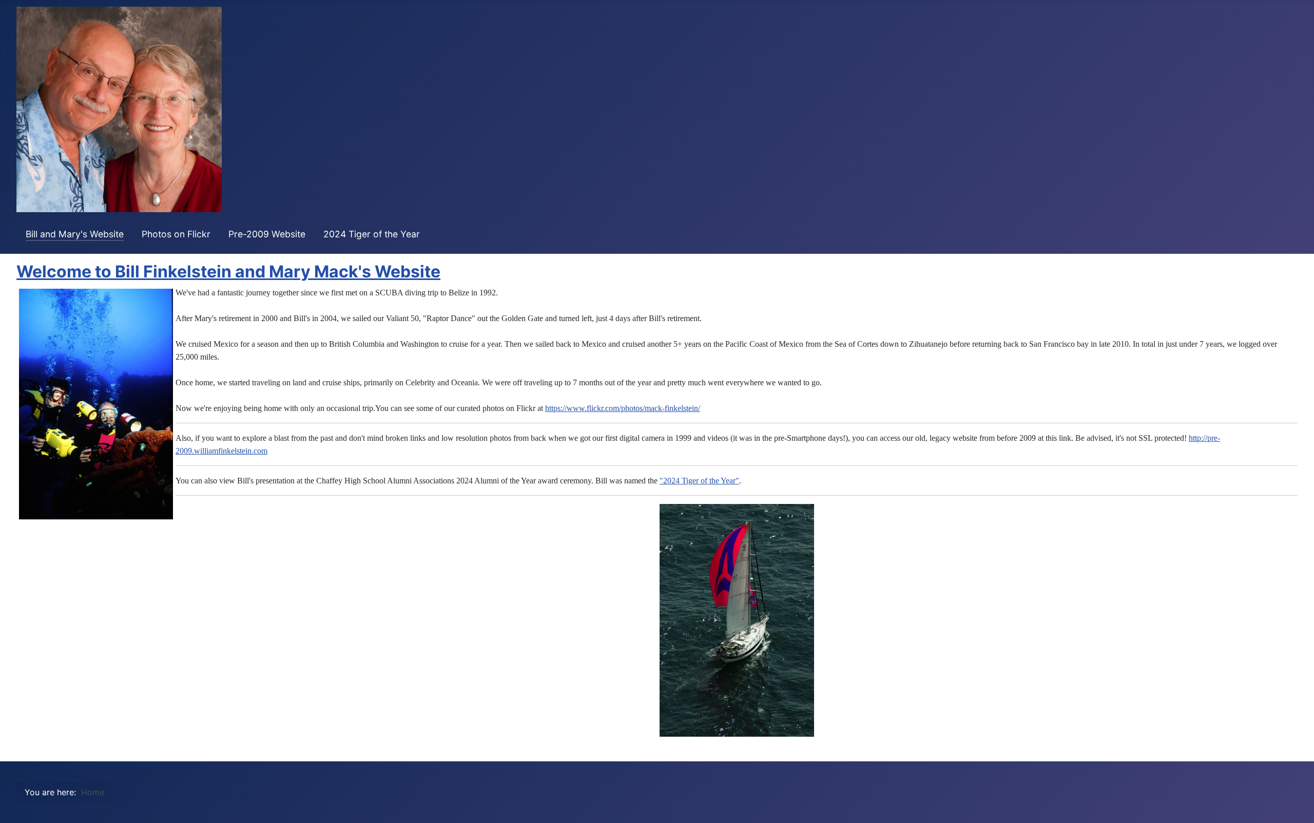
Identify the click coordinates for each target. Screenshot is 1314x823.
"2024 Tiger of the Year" (699, 480)
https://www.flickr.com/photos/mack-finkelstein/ (622, 408)
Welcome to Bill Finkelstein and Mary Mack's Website (228, 271)
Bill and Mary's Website (75, 234)
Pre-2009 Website (266, 234)
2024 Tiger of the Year (371, 234)
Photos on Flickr (176, 234)
